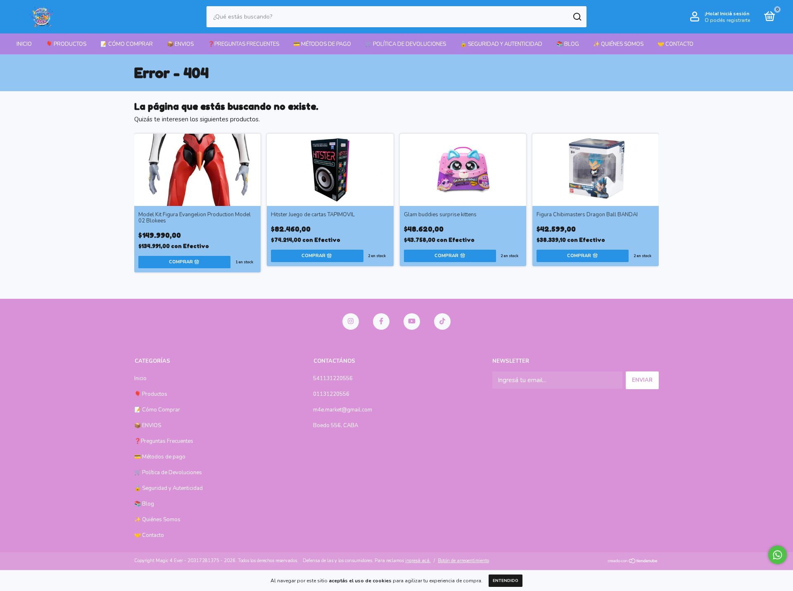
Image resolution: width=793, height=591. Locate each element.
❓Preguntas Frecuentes (243, 44)
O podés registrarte (727, 20)
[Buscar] (577, 16)
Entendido (505, 581)
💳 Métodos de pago (322, 44)
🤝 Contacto (675, 44)
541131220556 (333, 378)
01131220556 (331, 394)
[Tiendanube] (633, 562)
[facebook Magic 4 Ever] (381, 321)
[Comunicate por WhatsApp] (777, 555)
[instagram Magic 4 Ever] (350, 321)
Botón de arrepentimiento (463, 561)
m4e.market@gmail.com (342, 410)
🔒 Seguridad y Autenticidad (501, 44)
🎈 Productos (66, 44)
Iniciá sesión (734, 13)
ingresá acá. (418, 561)
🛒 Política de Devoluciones (405, 44)
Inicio (24, 44)
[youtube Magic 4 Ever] (412, 321)
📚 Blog (567, 44)
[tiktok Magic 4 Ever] (442, 321)
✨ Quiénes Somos (618, 44)
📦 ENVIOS (180, 44)
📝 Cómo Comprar (126, 44)
